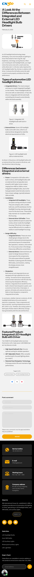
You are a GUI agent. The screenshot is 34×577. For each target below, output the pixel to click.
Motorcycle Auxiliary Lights (10, 544)
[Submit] (29, 566)
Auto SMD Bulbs (7, 538)
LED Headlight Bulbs (23, 374)
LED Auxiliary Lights (8, 541)
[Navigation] (30, 4)
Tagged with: (17, 371)
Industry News (9, 374)
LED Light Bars (6, 548)
